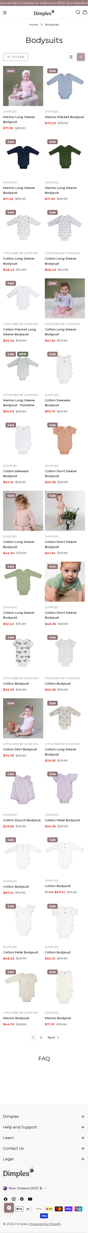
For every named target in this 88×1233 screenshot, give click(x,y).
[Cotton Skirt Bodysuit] (23, 718)
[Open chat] (9, 1208)
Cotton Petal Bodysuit (62, 820)
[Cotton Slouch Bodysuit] (23, 789)
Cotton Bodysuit (16, 683)
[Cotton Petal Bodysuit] (65, 789)
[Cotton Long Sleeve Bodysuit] (23, 228)
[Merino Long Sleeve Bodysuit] (23, 86)
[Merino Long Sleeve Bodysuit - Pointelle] (23, 369)
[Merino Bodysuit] (23, 987)
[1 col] (71, 57)
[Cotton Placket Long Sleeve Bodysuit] (23, 298)
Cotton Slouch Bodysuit (22, 820)
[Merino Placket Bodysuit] (65, 86)
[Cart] (84, 12)
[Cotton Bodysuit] (23, 653)
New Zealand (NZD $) (26, 1188)
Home (33, 24)
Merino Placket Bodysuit (64, 117)
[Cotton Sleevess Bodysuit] (65, 369)
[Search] (78, 12)
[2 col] (81, 57)
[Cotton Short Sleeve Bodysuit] (65, 440)
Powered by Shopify (45, 1224)
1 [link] (33, 1037)
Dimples (21, 1224)
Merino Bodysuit (16, 1018)
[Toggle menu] (5, 13)
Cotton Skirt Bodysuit (20, 749)
